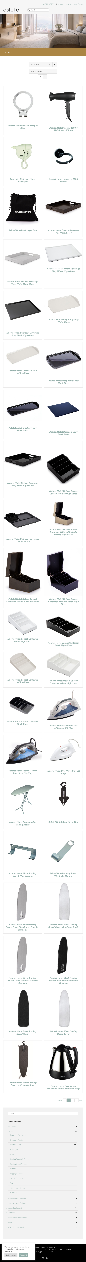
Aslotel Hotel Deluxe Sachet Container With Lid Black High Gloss (63, 602)
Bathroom (12, 1126)
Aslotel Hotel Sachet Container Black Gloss (22, 723)
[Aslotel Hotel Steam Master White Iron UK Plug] (63, 691)
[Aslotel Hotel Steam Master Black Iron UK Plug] (22, 736)
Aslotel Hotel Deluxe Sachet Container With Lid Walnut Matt (22, 600)
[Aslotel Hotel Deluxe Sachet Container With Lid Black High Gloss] (63, 549)
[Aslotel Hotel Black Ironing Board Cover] (22, 991)
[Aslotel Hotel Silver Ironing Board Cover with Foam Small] (63, 884)
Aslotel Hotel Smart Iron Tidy (63, 822)
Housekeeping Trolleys (17, 1203)
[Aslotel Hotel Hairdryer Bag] (22, 189)
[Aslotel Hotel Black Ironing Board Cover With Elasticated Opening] (63, 937)
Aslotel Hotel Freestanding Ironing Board (22, 823)
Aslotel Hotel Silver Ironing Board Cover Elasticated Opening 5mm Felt (22, 927)
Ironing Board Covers (18, 1164)
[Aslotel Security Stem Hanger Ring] (22, 87)
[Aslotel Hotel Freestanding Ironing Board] (22, 781)
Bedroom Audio (16, 1140)
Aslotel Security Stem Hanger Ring (23, 127)
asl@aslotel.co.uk (65, 4)
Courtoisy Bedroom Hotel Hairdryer (22, 180)
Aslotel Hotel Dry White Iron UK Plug (63, 772)
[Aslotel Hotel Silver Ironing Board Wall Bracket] (22, 833)
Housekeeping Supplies (17, 1198)
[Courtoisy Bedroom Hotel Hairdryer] (22, 138)
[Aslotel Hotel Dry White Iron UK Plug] (63, 736)
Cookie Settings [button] (11, 1255)
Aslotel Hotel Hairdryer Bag (23, 230)
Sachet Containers (17, 1178)
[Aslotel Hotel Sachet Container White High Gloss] (22, 612)
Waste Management (16, 1227)
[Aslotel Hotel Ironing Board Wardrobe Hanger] (63, 833)
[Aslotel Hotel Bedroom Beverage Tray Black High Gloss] (22, 292)
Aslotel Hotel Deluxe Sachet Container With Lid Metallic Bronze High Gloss (63, 532)
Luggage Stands (16, 1173)
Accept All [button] (23, 1255)
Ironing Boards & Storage (20, 1159)
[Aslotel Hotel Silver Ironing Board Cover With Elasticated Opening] (22, 937)
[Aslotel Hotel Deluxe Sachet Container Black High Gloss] (63, 442)
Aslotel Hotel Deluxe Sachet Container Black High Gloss (63, 492)
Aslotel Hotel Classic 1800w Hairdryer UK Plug (63, 129)
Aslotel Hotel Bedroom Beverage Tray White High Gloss (63, 270)
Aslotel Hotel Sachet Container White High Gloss (22, 640)
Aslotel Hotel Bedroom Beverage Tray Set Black (22, 540)
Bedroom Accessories (18, 1135)
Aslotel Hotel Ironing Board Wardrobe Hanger (63, 874)
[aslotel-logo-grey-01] (11, 9)
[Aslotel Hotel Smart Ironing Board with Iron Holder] (22, 1042)
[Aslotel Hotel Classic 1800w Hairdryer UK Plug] (63, 87)
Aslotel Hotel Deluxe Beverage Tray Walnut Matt (63, 231)
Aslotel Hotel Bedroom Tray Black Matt (63, 433)
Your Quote (78, 4)
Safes (10, 1222)
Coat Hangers (15, 1145)
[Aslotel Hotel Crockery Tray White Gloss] (22, 343)
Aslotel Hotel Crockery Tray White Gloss (23, 372)
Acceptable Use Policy (47, 1252)
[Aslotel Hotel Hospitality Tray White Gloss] (63, 292)
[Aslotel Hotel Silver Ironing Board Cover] (63, 991)
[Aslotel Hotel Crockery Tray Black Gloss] (22, 391)
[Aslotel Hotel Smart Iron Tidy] (63, 781)
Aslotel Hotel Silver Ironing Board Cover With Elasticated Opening (23, 981)
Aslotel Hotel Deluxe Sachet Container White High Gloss (63, 682)
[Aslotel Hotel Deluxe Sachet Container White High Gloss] (63, 653)
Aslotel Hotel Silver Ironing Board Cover (63, 1032)
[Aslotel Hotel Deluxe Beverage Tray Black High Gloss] (22, 442)
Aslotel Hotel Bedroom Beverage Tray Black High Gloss (22, 334)
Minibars (11, 1213)
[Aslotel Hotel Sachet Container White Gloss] (22, 653)
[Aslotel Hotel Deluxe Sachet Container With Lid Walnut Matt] (22, 549)
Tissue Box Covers (17, 1188)
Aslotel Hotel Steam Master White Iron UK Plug (63, 727)
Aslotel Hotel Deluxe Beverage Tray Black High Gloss (22, 484)
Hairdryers (14, 1149)
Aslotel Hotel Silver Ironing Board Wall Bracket (22, 874)
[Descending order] (54, 64)
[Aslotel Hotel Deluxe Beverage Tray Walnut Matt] (63, 189)
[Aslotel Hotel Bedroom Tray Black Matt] (63, 391)
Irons (12, 1154)
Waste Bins (14, 1193)
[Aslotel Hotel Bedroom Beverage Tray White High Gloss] (63, 241)
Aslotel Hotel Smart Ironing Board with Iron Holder (23, 1084)
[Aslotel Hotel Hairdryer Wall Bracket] (63, 138)
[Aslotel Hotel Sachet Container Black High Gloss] (63, 612)
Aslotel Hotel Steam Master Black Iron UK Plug (23, 772)
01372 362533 (49, 4)
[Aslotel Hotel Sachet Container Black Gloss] (22, 691)
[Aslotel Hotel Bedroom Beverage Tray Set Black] (22, 501)
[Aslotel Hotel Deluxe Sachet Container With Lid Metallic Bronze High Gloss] (63, 501)
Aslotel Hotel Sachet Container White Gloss (22, 681)
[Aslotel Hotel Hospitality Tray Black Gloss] (63, 343)
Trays (12, 1183)
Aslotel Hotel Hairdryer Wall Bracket (63, 180)
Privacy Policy (36, 1252)
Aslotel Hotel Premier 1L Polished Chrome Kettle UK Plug (63, 1087)
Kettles (13, 1169)
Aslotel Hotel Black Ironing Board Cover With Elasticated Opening (63, 981)
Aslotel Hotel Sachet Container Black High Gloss (63, 644)
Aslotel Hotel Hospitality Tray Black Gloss (63, 382)
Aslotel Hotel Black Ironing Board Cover (22, 1032)
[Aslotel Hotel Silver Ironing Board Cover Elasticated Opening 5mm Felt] (22, 884)
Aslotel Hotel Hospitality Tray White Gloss (63, 321)
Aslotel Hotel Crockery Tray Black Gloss (23, 429)
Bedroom (11, 1131)
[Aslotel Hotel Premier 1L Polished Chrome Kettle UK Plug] (63, 1042)
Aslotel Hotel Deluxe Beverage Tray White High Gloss (22, 283)
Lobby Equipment (15, 1208)
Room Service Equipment (18, 1217)
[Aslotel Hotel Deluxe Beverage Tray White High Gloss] (22, 241)
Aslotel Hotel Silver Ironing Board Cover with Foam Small (63, 926)
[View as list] (45, 77)
